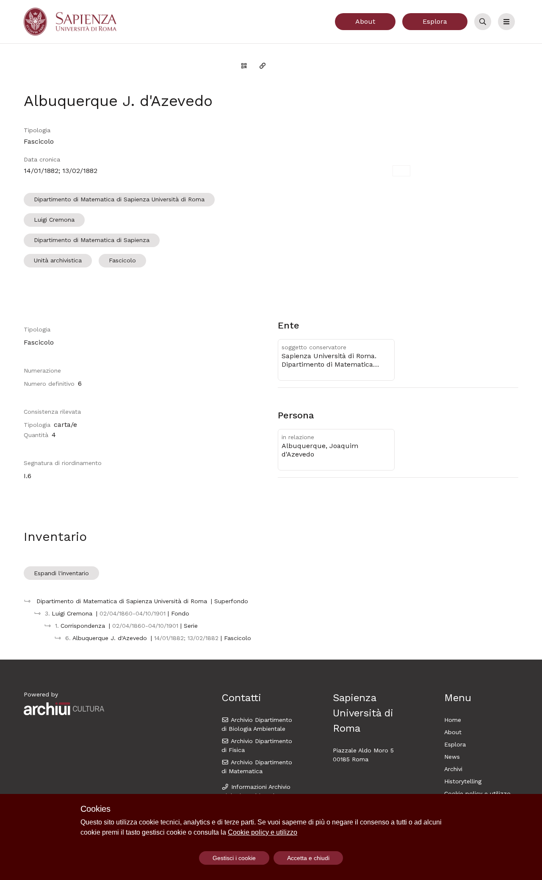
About (365, 21)
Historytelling (462, 781)
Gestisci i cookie (234, 858)
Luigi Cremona (54, 219)
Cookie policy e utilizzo (477, 793)
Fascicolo (122, 260)
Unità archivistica (58, 260)
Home (452, 719)
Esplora (435, 21)
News (452, 756)
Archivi (453, 769)
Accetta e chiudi (308, 858)
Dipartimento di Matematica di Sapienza (91, 240)
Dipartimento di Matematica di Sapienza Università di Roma (119, 199)
